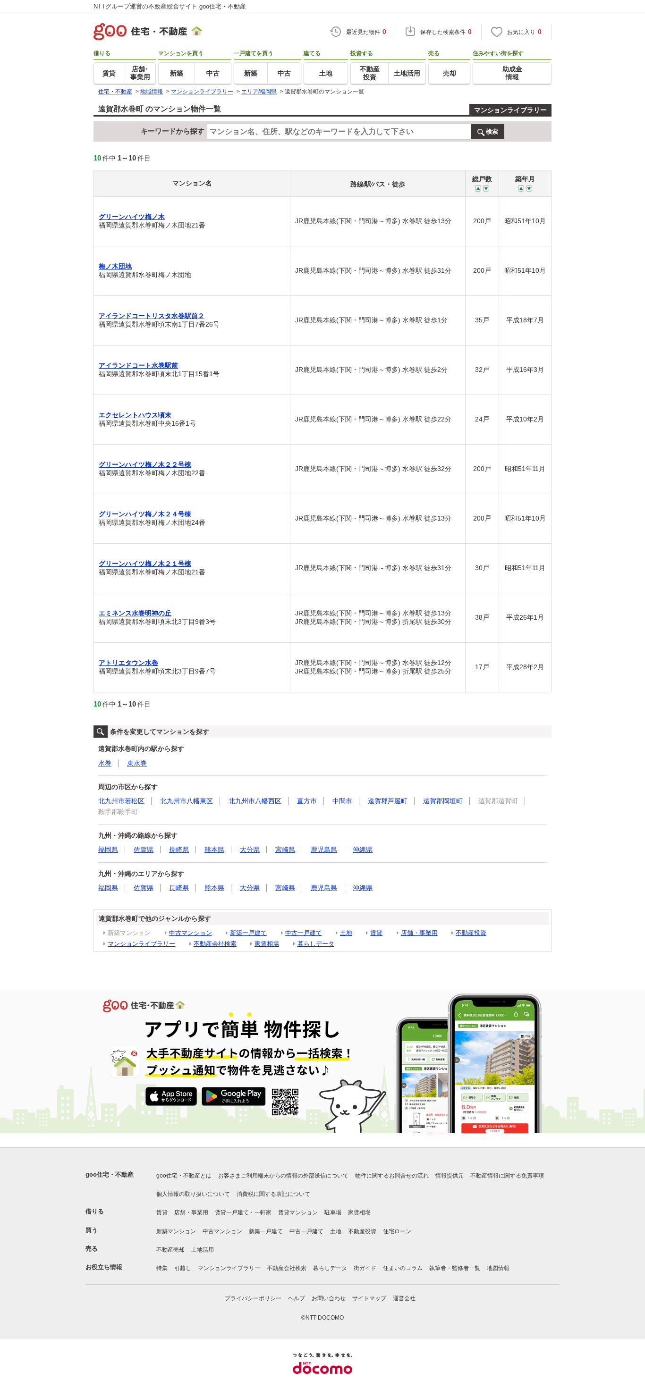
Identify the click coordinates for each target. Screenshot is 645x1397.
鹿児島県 (324, 849)
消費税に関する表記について (273, 1194)
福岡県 (108, 849)
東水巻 (137, 763)
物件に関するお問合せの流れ (392, 1175)
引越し (182, 1268)
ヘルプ (296, 1298)
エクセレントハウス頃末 (135, 415)
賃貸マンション (298, 1212)
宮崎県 (285, 849)
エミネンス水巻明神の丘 (135, 613)
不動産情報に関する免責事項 (507, 1175)
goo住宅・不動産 (109, 1174)
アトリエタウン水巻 (128, 662)
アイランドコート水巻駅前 (138, 365)
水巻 (104, 763)
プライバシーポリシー (253, 1298)
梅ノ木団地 (115, 266)
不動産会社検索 (215, 943)
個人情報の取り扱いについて (193, 1194)
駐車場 (332, 1212)
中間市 (342, 801)
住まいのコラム (403, 1268)
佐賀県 (143, 849)
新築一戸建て (248, 932)
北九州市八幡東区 (186, 801)
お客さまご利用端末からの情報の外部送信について (283, 1175)
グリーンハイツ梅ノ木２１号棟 (145, 563)
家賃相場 (267, 943)
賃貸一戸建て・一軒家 (243, 1212)
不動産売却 (170, 1249)
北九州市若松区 (121, 801)
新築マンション (176, 1231)
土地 (346, 932)
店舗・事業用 (419, 932)
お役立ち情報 (103, 1267)
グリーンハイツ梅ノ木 (132, 216)
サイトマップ (369, 1298)
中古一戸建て (303, 932)
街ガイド (365, 1268)
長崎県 (179, 849)
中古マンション (190, 932)
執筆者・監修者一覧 (454, 1268)
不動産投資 (471, 932)
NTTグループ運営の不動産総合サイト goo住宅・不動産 (169, 6)
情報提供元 (449, 1175)
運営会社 (404, 1298)
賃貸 (376, 932)
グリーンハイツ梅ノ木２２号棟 (145, 464)
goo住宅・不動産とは (184, 1175)
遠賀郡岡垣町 (443, 801)
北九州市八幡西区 (255, 801)
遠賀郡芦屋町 (387, 801)
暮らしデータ (315, 943)
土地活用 (202, 1249)
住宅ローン (397, 1231)
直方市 (307, 801)
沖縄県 (363, 849)
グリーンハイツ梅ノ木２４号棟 (145, 514)
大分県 (250, 849)
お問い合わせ (329, 1298)
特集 (162, 1268)
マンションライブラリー (510, 110)
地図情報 (498, 1268)
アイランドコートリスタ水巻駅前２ (151, 316)
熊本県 (214, 849)
